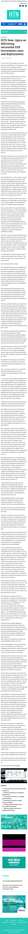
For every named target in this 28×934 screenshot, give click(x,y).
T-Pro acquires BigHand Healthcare (12, 881)
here (18, 765)
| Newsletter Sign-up (22, 1)
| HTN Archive (13, 1)
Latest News (13, 920)
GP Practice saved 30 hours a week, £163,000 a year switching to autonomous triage (12, 887)
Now (2, 37)
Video (5, 37)
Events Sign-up (5, 1)
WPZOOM (17, 932)
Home (6, 920)
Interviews (12, 922)
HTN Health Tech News (19, 930)
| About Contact (23, 3)
